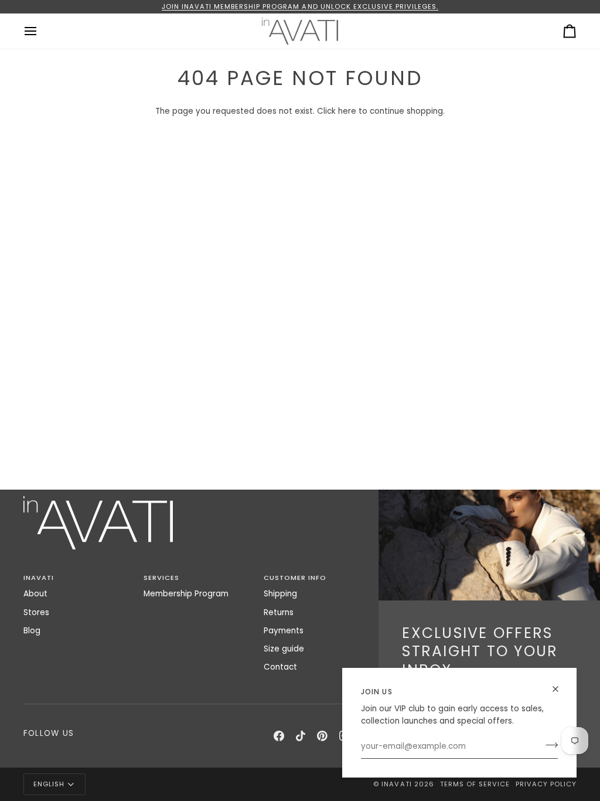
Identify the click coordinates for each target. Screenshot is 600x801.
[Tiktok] (300, 736)
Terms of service (475, 784)
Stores (36, 612)
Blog (31, 630)
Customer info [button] (295, 577)
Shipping (280, 593)
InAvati (396, 784)
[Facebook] (279, 736)
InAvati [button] (38, 577)
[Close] (560, 689)
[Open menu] (41, 31)
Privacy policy (546, 784)
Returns (279, 612)
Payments (284, 630)
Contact (280, 667)
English (48, 784)
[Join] (548, 745)
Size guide (284, 648)
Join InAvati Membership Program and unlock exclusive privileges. (300, 6)
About (35, 593)
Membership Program (186, 593)
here (347, 111)
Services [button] (161, 577)
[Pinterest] (322, 736)
